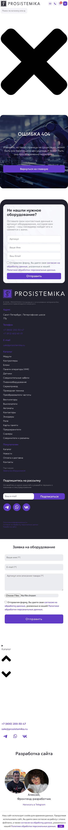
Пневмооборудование (15, 382)
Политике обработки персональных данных (31, 269)
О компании (11, 692)
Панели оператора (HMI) (16, 369)
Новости (7, 453)
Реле (5, 421)
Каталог (7, 449)
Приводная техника (13, 390)
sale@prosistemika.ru (14, 345)
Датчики (7, 373)
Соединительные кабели (16, 377)
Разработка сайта (9, 527)
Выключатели (10, 403)
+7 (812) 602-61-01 (13, 333)
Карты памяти (10, 425)
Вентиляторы (10, 399)
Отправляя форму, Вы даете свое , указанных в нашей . (33, 266)
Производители (14, 686)
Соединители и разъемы (16, 438)
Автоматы (8, 408)
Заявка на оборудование (14, 470)
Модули (7, 356)
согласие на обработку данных (36, 822)
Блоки (6, 365)
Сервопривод (10, 386)
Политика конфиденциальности (15, 522)
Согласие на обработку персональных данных (20, 525)
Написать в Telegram (34, 804)
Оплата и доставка (13, 457)
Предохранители (12, 429)
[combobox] (14, 11)
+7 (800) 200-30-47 (13, 329)
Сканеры (7, 433)
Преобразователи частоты (17, 394)
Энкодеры (8, 416)
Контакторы (9, 412)
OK (60, 826)
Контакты (8, 462)
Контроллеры (10, 360)
